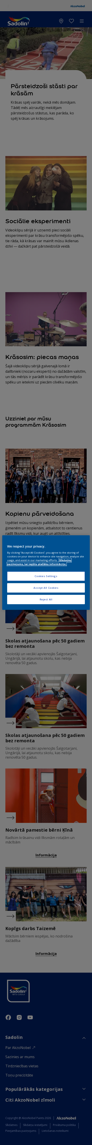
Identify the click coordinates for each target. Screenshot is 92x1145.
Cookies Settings (46, 576)
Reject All (46, 599)
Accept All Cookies (45, 587)
